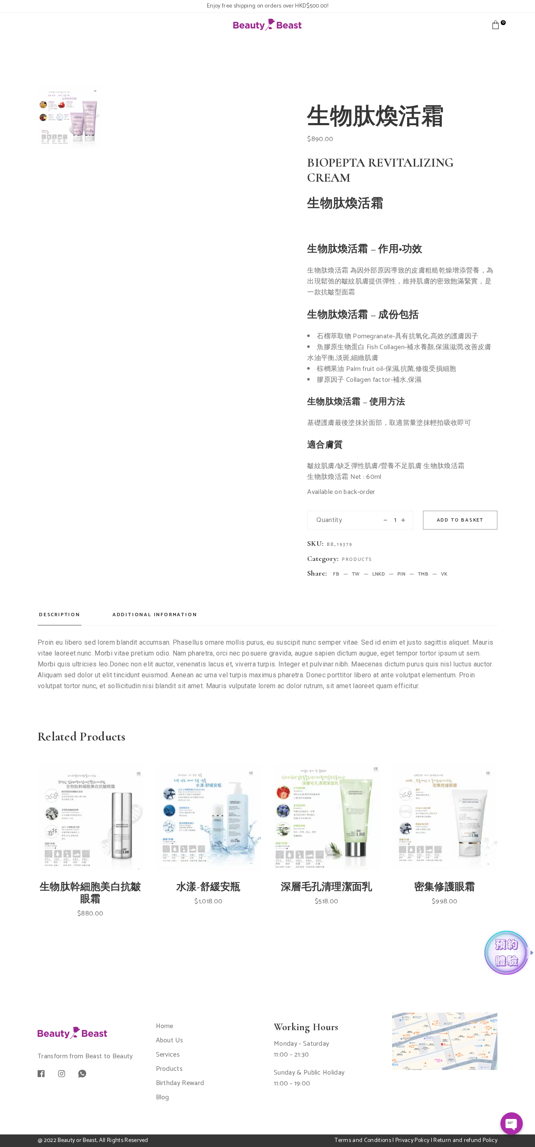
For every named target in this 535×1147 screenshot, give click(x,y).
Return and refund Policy (465, 1140)
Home (164, 1026)
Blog (162, 1097)
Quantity (329, 520)
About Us (169, 1040)
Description (59, 615)
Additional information (154, 615)
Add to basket (460, 520)
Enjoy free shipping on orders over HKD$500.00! (267, 6)
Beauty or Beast (77, 1140)
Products (357, 559)
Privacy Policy (412, 1140)
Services (168, 1054)
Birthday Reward (180, 1083)
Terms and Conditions (363, 1140)
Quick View (98, 841)
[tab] (60, 617)
